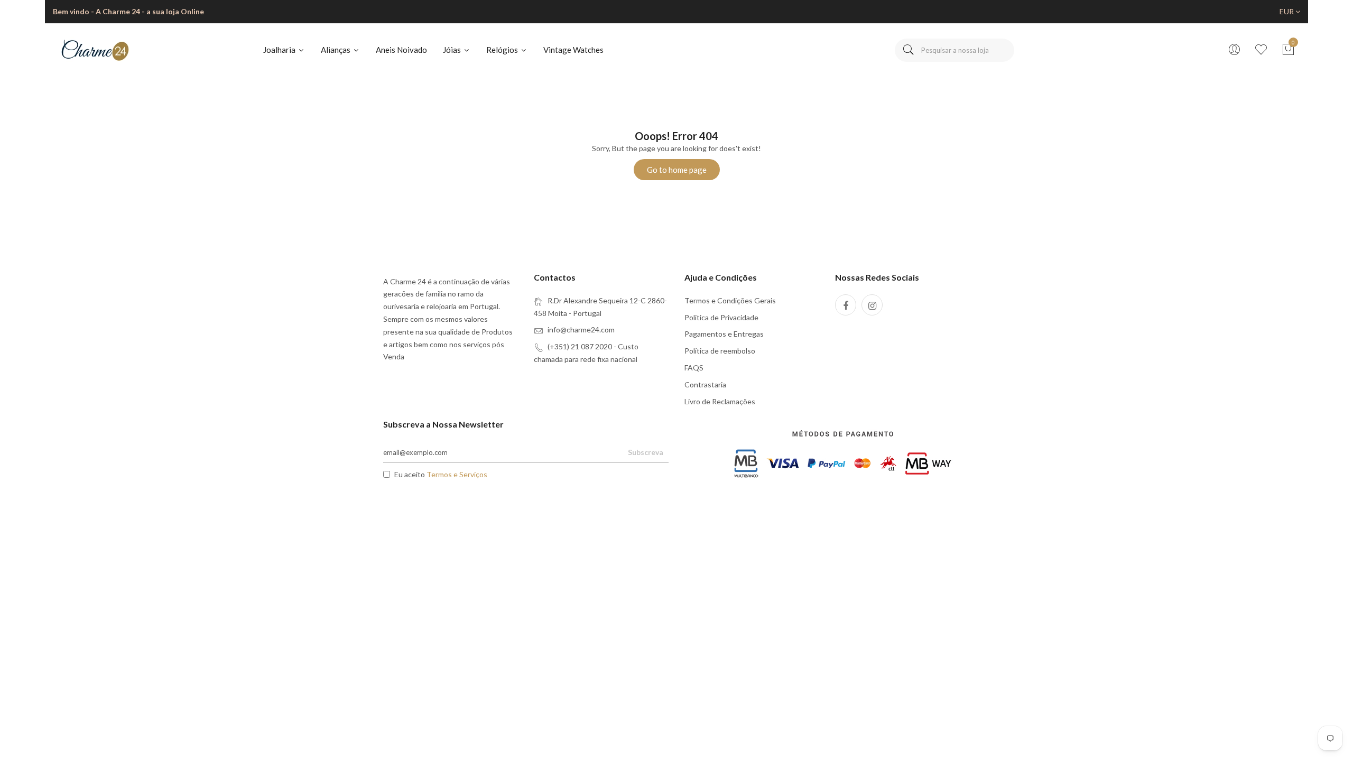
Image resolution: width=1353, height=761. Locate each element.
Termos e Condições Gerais (730, 300)
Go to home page (677, 169)
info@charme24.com (581, 329)
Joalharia (280, 49)
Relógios (503, 49)
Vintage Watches (573, 49)
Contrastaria (705, 384)
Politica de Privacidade (721, 317)
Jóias (452, 49)
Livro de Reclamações (719, 401)
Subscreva (645, 452)
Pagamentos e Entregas (724, 333)
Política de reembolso (719, 350)
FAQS (693, 367)
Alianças (336, 49)
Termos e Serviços (457, 474)
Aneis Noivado (401, 49)
